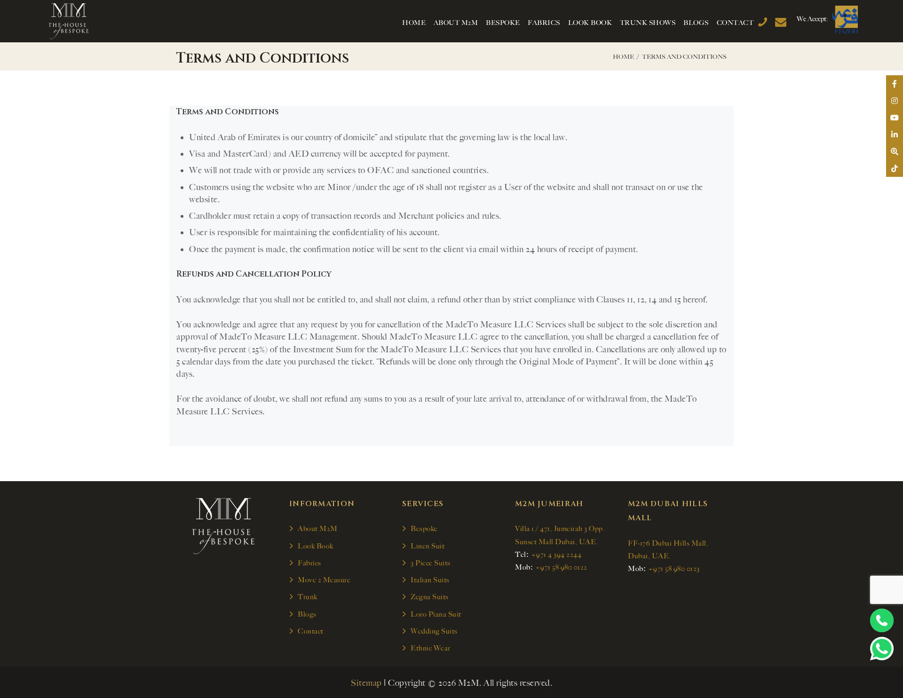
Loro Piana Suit (436, 614)
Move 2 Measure (324, 580)
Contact (311, 631)
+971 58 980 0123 (674, 568)
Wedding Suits (434, 631)
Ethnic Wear (431, 648)
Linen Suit (427, 546)
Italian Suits (430, 580)
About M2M (318, 528)
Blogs (307, 614)
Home (623, 56)
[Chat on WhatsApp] (882, 648)
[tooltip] (894, 83)
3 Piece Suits (431, 563)
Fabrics (309, 563)
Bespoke (424, 528)
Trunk (307, 597)
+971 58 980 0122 (561, 567)
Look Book (315, 546)
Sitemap (366, 683)
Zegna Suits (430, 597)
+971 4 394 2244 (556, 554)
